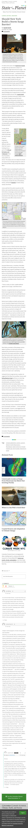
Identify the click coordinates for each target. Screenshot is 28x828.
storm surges (16, 449)
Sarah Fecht (7, 28)
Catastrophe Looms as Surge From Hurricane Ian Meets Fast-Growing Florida (13, 481)
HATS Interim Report (19, 154)
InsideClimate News (14, 343)
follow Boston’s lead (7, 378)
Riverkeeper (9, 447)
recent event (20, 94)
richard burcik (12, 755)
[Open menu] (25, 2)
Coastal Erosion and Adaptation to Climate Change (13, 530)
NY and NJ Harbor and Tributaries (6, 152)
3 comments (6, 31)
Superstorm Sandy (20, 66)
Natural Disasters (12, 15)
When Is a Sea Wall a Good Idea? (13, 508)
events (18, 443)
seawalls (13, 182)
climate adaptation (11, 443)
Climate (4, 15)
